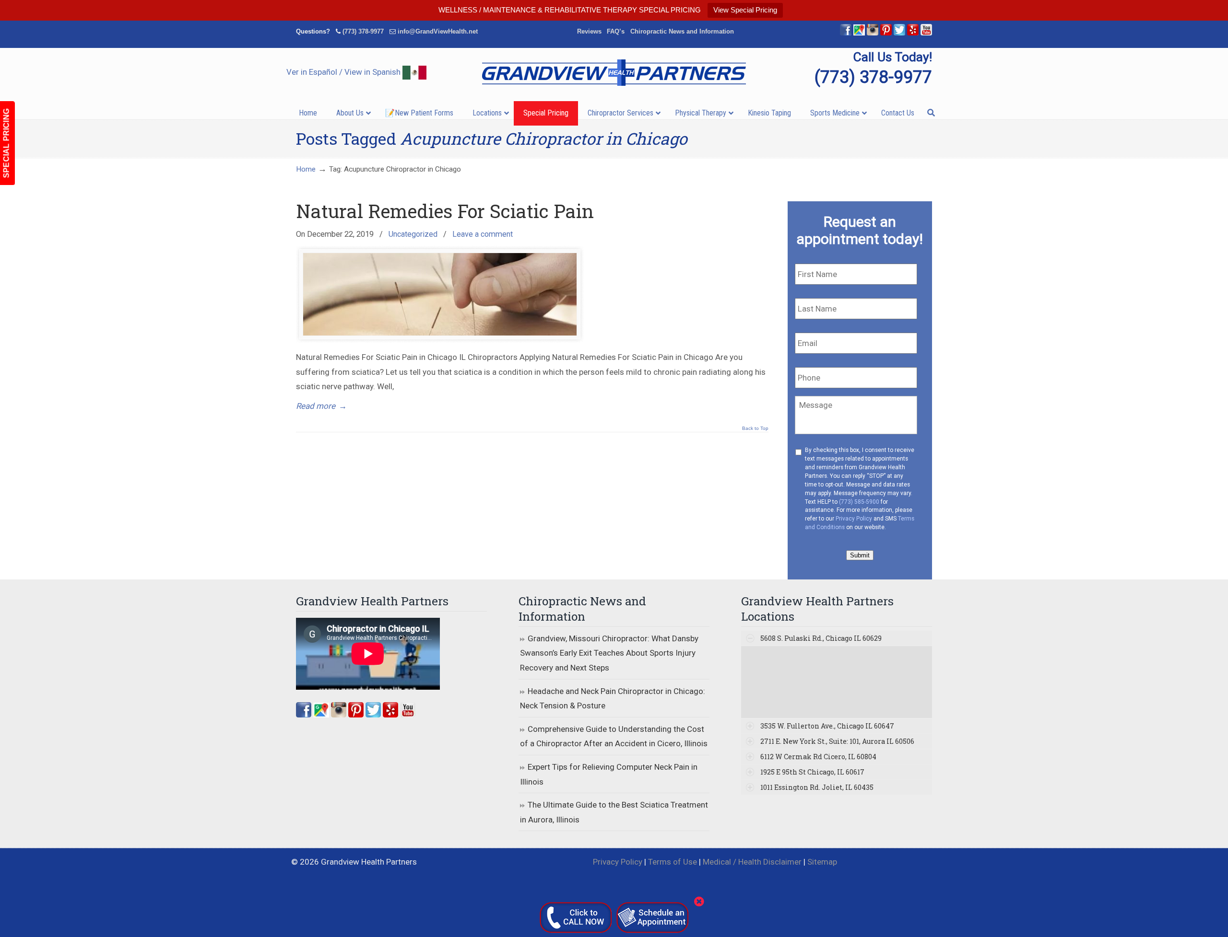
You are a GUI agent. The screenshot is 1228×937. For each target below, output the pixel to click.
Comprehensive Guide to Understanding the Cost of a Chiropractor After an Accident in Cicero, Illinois (614, 736)
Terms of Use (672, 862)
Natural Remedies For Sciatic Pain (445, 210)
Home (306, 169)
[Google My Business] (859, 33)
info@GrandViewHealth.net (438, 31)
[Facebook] (845, 33)
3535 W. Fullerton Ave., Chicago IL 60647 (827, 725)
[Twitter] (899, 33)
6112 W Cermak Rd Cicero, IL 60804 (818, 756)
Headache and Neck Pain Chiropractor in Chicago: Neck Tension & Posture (612, 698)
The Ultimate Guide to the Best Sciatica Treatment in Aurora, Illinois (614, 812)
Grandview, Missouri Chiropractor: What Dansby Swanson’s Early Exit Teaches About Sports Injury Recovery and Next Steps (609, 653)
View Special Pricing (745, 10)
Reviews (589, 31)
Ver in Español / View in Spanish (344, 72)
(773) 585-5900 (859, 501)
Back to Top (755, 428)
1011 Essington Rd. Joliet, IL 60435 (817, 787)
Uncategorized (413, 234)
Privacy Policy (854, 518)
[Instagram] (338, 714)
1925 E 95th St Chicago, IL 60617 (812, 771)
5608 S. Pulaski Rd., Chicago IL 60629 (821, 638)
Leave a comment (482, 234)
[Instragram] (872, 33)
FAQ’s (616, 31)
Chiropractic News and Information (682, 31)
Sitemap (822, 862)
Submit (860, 555)
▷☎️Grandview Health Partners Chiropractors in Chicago (614, 72)
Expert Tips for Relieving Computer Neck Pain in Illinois (608, 774)
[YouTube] (926, 33)
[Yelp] (913, 33)
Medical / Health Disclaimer (752, 862)
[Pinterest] (886, 33)
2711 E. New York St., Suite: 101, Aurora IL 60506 (837, 741)
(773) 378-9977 (363, 31)
